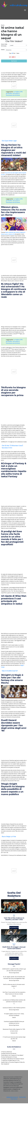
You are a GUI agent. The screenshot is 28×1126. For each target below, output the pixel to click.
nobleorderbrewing (18, 5)
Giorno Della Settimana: (4, 45)
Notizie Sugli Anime (14, 972)
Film (14, 53)
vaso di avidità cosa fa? (10, 671)
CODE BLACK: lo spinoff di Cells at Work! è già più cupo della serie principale (14, 969)
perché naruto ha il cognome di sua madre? (12, 1055)
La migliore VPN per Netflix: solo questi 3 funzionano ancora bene (14, 93)
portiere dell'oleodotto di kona (9, 1057)
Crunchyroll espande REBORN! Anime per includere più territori (14, 1022)
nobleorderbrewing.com (12, 1097)
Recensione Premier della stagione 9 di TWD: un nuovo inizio (14, 1030)
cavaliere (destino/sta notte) (8, 1053)
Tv (14, 988)
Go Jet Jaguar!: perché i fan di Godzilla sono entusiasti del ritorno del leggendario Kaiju (14, 977)
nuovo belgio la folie (9, 836)
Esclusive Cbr (14, 1033)
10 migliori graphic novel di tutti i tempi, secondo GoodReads (14, 1014)
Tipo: (10, 53)
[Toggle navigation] (25, 10)
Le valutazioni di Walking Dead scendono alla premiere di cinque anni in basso (14, 1000)
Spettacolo (14, 61)
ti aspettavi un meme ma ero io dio (10, 1060)
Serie (17, 53)
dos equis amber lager (9, 141)
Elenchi (2, 25)
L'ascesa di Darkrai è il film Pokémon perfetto (14, 1007)
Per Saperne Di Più (14, 927)
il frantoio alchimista (6, 1051)
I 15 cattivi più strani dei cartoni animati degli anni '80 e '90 (14, 1037)
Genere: (3, 49)
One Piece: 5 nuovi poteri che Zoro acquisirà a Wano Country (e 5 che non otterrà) (14, 993)
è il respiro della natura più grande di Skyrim (12, 1058)
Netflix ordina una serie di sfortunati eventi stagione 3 (14, 985)
